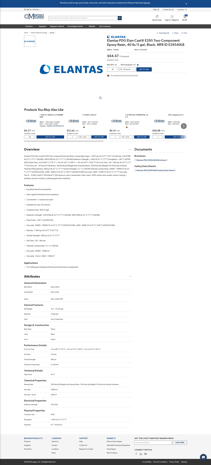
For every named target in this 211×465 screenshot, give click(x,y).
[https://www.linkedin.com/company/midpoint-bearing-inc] (141, 454)
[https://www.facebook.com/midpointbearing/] (136, 454)
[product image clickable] (29, 41)
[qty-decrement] (108, 69)
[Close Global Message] (186, 3)
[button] (30, 26)
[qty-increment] (117, 69)
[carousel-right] (184, 126)
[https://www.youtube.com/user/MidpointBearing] (145, 454)
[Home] (34, 16)
